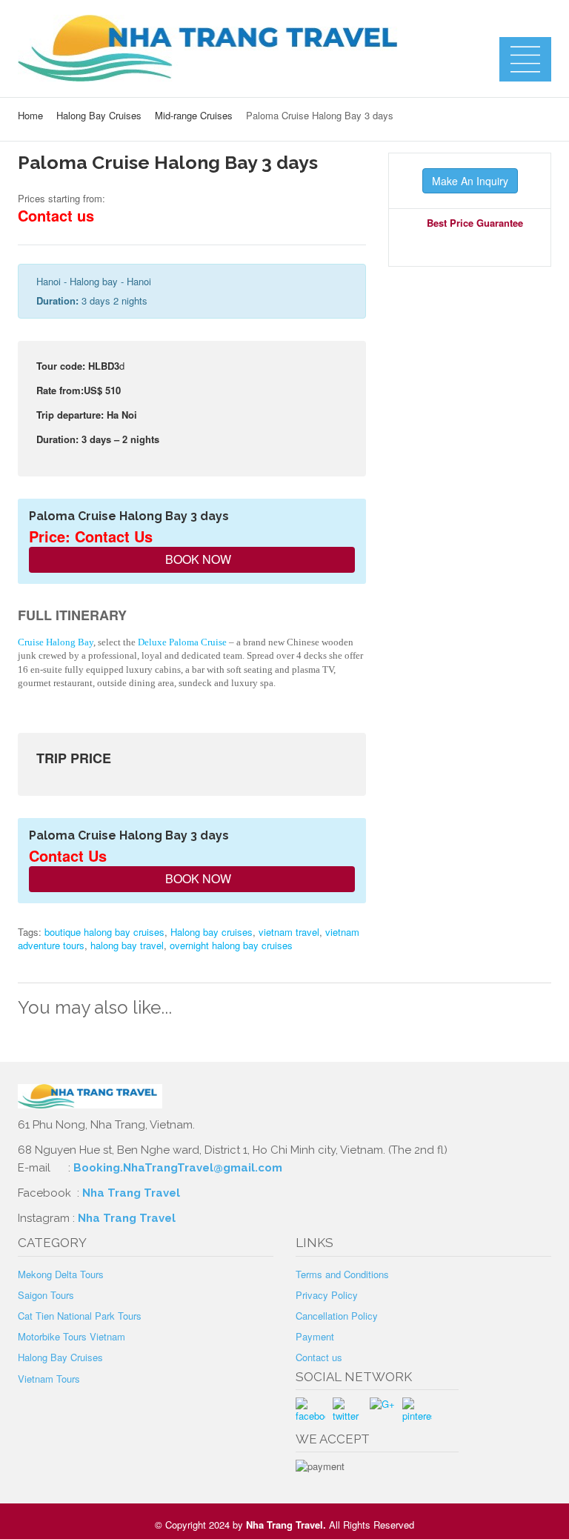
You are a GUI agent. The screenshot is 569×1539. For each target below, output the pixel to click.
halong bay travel (127, 945)
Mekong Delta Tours (61, 1274)
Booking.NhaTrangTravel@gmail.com (177, 1167)
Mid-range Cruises (194, 115)
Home (30, 115)
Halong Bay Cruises (99, 115)
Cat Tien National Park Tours (80, 1316)
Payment (315, 1336)
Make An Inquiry (470, 180)
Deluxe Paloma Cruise (182, 642)
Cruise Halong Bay (55, 642)
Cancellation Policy (337, 1316)
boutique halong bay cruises (104, 932)
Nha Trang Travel (132, 1193)
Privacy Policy (327, 1295)
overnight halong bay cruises (231, 945)
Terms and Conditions (342, 1274)
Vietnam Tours (49, 1379)
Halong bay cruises (211, 932)
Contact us (319, 1357)
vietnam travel (289, 932)
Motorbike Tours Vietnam (71, 1336)
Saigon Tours (46, 1295)
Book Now (196, 559)
